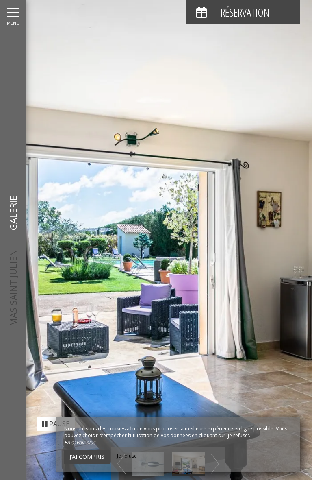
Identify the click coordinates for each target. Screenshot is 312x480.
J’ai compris (86, 456)
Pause (58, 423)
